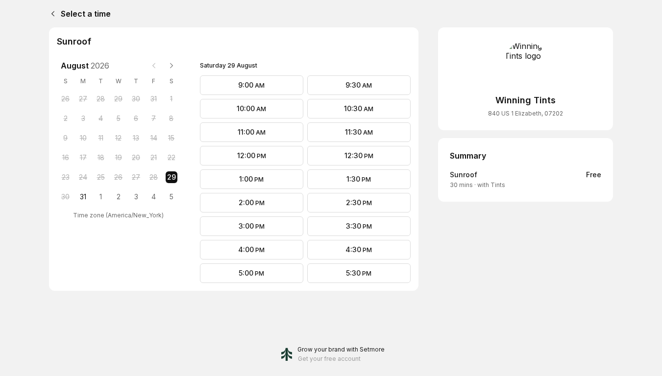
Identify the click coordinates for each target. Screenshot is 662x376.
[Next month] (171, 65)
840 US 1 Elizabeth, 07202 (525, 113)
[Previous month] (154, 65)
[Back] (51, 13)
